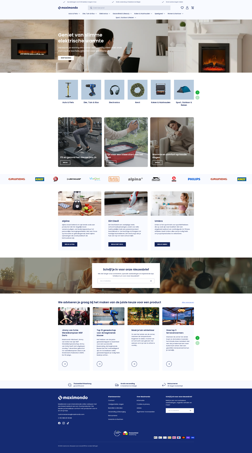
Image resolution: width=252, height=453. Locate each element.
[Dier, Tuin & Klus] (91, 90)
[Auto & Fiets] (68, 90)
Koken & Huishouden (142, 14)
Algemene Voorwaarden (146, 412)
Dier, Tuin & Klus (89, 14)
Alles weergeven (188, 302)
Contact (111, 400)
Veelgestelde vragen (116, 404)
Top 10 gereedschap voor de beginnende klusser (106, 333)
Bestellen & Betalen (115, 408)
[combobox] (129, 8)
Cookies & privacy (143, 404)
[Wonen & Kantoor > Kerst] (137, 90)
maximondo (66, 446)
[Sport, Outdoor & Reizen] (184, 90)
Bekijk (65, 163)
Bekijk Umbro (162, 244)
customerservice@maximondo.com (71, 414)
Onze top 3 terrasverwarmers (174, 331)
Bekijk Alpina (70, 244)
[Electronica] (114, 90)
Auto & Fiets (73, 14)
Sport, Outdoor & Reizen (125, 18)
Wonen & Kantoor (174, 14)
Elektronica (103, 14)
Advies (139, 408)
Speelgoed (159, 14)
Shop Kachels (66, 58)
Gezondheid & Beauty (121, 14)
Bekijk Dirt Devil (117, 244)
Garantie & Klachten (115, 419)
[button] (193, 8)
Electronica (114, 102)
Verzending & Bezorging (117, 412)
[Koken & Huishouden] (161, 90)
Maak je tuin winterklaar (143, 330)
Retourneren (112, 415)
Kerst (137, 102)
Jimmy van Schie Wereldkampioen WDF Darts (72, 333)
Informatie (140, 400)
